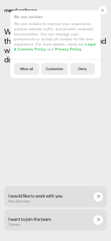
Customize (54, 69)
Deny (82, 69)
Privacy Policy (68, 49)
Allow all (26, 69)
